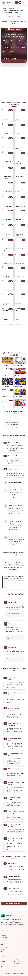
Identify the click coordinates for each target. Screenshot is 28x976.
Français (16, 966)
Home (4, 8)
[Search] (16, 2)
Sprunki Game (11, 8)
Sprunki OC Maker (5, 940)
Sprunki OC (4, 935)
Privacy (3, 949)
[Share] (25, 61)
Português (17, 961)
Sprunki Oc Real (5, 937)
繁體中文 (16, 963)
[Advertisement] (14, 81)
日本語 (16, 959)
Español (3, 961)
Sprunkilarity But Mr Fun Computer (13, 576)
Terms (2, 952)
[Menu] (24, 2)
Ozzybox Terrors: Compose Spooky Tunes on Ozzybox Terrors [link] (13, 11)
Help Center (4, 947)
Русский (3, 963)
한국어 (3, 966)
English (3, 959)
